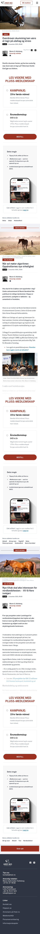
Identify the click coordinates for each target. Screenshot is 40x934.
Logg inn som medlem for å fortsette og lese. (20, 209)
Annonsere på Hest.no (11, 912)
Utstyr (10, 220)
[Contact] (10, 56)
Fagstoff (21, 541)
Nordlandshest (27, 841)
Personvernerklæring (11, 919)
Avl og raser (8, 259)
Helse (6, 34)
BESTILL (20, 137)
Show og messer (7, 543)
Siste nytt (20, 848)
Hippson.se (7, 908)
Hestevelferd (18, 220)
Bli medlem (26, 3)
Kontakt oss (7, 904)
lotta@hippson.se (9, 893)
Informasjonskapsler (10, 923)
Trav (20, 841)
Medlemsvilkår (8, 915)
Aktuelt (4, 541)
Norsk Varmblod (30, 543)
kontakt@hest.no (9, 875)
